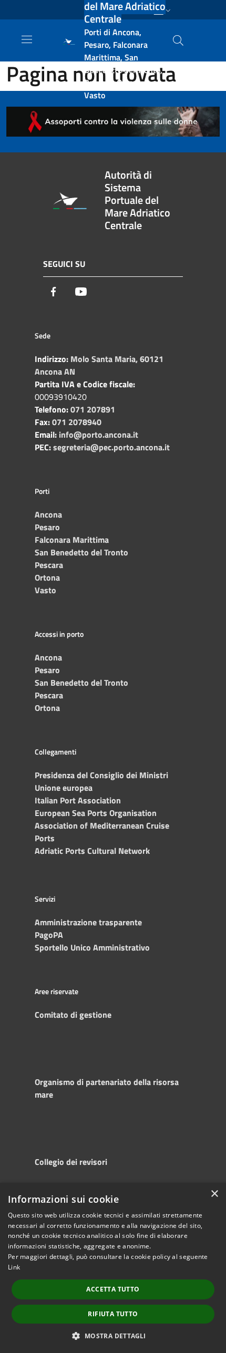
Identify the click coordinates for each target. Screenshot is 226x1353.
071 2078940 (76, 422)
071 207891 (92, 409)
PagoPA (49, 934)
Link (14, 1267)
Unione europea (64, 787)
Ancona (48, 514)
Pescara (49, 565)
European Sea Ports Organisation (96, 813)
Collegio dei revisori (71, 1161)
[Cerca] (178, 40)
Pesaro (47, 527)
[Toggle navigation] (26, 39)
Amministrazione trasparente (88, 922)
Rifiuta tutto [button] (113, 1313)
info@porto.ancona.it (98, 434)
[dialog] (113, 1268)
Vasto (45, 590)
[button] (113, 1335)
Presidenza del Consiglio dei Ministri (101, 775)
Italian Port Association (78, 800)
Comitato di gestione (73, 1014)
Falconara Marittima (72, 539)
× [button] (214, 1194)
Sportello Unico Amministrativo (92, 947)
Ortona (47, 577)
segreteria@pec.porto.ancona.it (111, 447)
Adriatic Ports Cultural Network (92, 850)
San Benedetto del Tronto (81, 552)
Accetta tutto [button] (112, 1289)
